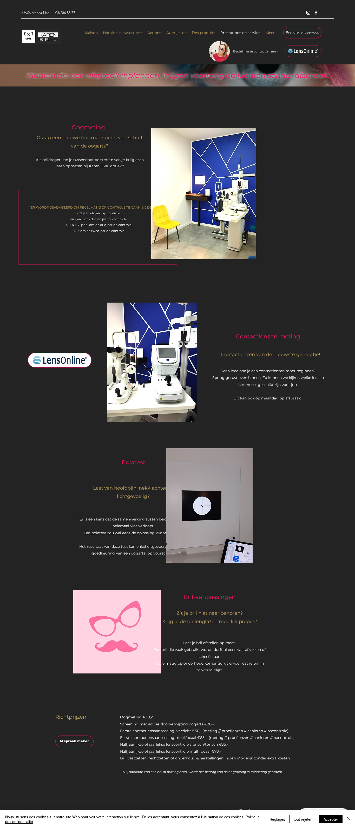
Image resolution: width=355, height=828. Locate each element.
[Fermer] (349, 819)
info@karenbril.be (35, 12)
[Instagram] (308, 12)
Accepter (331, 819)
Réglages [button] (277, 819)
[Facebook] (316, 12)
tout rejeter (303, 819)
